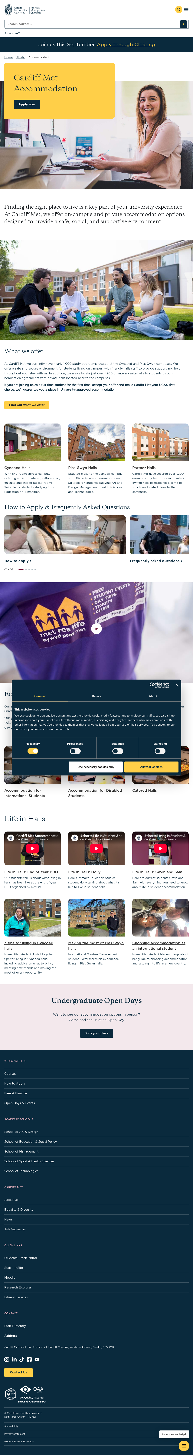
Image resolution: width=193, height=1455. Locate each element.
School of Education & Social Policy (30, 1141)
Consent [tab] (40, 696)
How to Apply (14, 1083)
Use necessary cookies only (96, 766)
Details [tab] (96, 696)
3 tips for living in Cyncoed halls (28, 945)
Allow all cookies (151, 766)
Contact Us (18, 1372)
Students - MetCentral (20, 1258)
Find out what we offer (27, 405)
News (8, 1219)
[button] (21, 569)
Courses (10, 1074)
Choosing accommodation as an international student (158, 945)
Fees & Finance (15, 1093)
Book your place (96, 1033)
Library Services (16, 1297)
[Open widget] (184, 1446)
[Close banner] (177, 685)
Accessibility (11, 1426)
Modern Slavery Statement (19, 1441)
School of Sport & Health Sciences (29, 1161)
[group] (65, 539)
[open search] (178, 9)
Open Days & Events (19, 1103)
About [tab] (153, 696)
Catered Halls (144, 790)
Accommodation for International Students (24, 793)
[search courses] (183, 24)
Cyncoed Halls (17, 467)
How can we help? (174, 1434)
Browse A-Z (12, 33)
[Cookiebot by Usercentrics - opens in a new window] (152, 685)
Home (8, 57)
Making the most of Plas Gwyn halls (96, 945)
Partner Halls (144, 467)
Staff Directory (15, 1326)
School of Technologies (21, 1171)
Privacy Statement (14, 1434)
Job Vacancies (15, 1229)
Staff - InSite (13, 1268)
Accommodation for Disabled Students (95, 793)
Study (20, 57)
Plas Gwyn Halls (82, 467)
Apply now (26, 104)
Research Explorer (17, 1287)
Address (10, 1336)
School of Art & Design (21, 1132)
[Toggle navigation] (186, 9)
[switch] (75, 751)
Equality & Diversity (18, 1209)
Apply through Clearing (126, 44)
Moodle (9, 1277)
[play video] (96, 632)
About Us (11, 1200)
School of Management (21, 1151)
